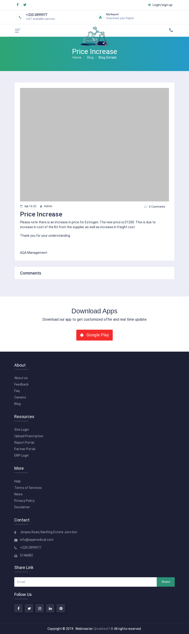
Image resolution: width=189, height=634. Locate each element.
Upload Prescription (28, 436)
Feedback (21, 384)
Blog (90, 57)
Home (77, 57)
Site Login (21, 429)
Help (17, 481)
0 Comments (157, 206)
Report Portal (24, 442)
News (18, 494)
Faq (17, 391)
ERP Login (21, 455)
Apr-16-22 (30, 206)
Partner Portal (24, 449)
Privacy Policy (24, 500)
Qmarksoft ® (104, 629)
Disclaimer (22, 507)
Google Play (97, 335)
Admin (48, 206)
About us (21, 378)
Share (166, 581)
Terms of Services (28, 488)
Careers (20, 397)
